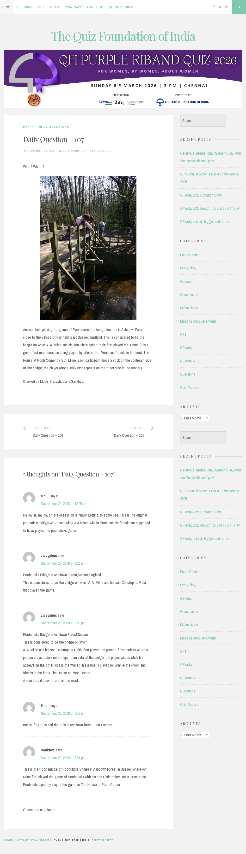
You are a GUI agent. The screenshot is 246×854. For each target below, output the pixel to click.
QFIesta (186, 347)
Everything (34, 127)
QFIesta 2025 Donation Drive (201, 195)
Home (6, 7)
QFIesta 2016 (189, 361)
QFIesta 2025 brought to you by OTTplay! (210, 208)
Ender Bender (190, 254)
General (185, 281)
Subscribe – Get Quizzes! (38, 7)
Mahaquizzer (189, 307)
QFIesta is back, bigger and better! (205, 221)
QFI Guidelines (121, 7)
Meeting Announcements (198, 321)
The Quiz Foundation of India (123, 36)
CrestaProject (102, 840)
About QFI (95, 7)
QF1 (183, 334)
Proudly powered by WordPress (27, 840)
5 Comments (102, 150)
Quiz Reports (189, 387)
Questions (59, 127)
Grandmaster (189, 294)
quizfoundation (75, 150)
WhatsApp (73, 7)
